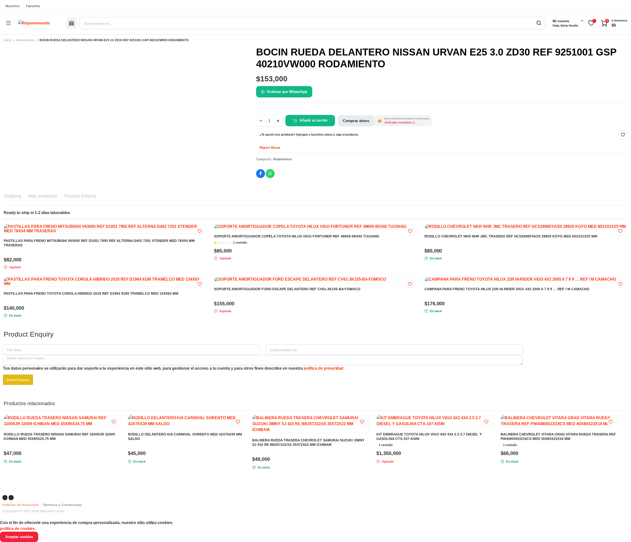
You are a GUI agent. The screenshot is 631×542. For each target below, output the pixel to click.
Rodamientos (25, 40)
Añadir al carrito (313, 120)
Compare (116, 431)
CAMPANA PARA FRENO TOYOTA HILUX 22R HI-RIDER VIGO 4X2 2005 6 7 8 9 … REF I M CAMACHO (506, 289)
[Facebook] (4, 497)
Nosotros (13, 6)
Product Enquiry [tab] (80, 196)
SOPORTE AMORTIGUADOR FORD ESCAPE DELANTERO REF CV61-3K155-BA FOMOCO (287, 289)
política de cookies (17, 528)
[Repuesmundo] (38, 23)
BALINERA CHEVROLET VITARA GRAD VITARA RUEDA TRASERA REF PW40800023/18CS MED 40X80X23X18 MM (558, 436)
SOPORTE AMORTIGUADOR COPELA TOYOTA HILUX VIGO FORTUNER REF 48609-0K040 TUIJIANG (296, 236)
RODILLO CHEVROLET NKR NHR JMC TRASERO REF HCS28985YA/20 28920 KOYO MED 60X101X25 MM (510, 236)
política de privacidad (323, 368)
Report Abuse (269, 147)
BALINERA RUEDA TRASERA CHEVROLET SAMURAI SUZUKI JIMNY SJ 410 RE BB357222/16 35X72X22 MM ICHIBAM (308, 442)
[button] (622, 134)
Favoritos (33, 6)
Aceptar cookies (19, 537)
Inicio (7, 40)
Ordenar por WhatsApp (287, 92)
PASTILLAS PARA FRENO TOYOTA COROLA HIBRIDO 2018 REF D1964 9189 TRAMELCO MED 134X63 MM (91, 293)
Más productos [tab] (42, 196)
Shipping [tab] (12, 196)
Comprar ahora (356, 121)
